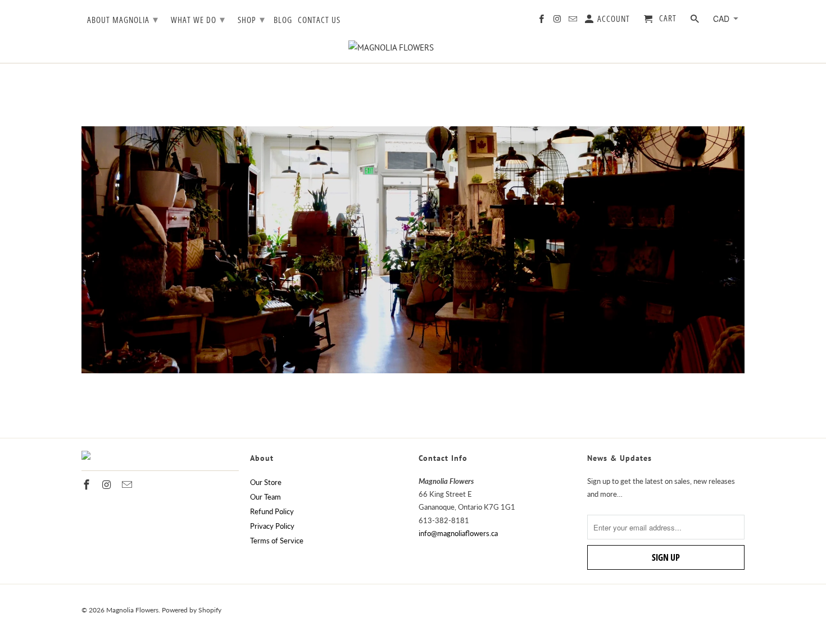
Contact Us (319, 20)
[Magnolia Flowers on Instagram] (558, 21)
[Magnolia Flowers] (413, 47)
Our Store (266, 482)
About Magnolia (122, 19)
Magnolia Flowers (132, 610)
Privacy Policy (272, 525)
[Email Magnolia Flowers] (574, 21)
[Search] (696, 21)
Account (612, 19)
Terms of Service (276, 540)
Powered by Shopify (191, 610)
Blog (283, 20)
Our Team (265, 496)
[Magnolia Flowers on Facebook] (542, 21)
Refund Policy (272, 511)
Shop (251, 19)
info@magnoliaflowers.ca (458, 533)
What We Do (198, 19)
